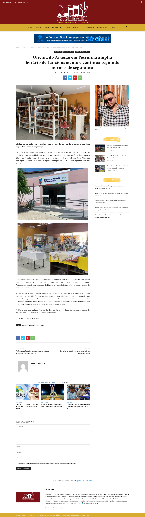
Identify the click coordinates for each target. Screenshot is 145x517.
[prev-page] (17, 413)
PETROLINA (40, 325)
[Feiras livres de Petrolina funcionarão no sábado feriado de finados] (100, 168)
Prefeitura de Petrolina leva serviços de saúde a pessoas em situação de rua (32, 352)
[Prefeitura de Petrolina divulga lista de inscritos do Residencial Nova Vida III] (27, 392)
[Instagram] (141, 2)
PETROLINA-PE (88, 27)
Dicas (37, 27)
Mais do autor (62, 382)
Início (17, 48)
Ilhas (46, 27)
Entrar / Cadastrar (22, 2)
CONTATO (114, 27)
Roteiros (55, 27)
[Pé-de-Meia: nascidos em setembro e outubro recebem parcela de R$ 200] (78, 392)
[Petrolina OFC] (72, 12)
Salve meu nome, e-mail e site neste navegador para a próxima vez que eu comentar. (47, 463)
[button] (126, 28)
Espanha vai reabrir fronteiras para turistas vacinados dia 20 (75, 352)
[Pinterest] (75, 77)
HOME (30, 27)
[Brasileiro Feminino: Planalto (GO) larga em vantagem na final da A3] (52, 392)
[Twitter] (70, 77)
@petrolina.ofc (84, 481)
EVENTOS (65, 52)
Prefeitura (87, 52)
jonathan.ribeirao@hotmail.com (60, 508)
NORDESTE (32, 325)
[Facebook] (137, 2)
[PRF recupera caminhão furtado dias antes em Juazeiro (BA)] (100, 148)
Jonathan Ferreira (63, 73)
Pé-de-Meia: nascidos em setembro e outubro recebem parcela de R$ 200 (78, 406)
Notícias (72, 52)
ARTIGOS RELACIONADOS (46, 382)
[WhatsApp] (80, 77)
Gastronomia (102, 27)
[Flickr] (32, 367)
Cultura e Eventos (71, 27)
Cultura (24, 325)
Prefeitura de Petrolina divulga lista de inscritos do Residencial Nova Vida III (27, 406)
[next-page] (20, 413)
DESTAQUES (24, 48)
